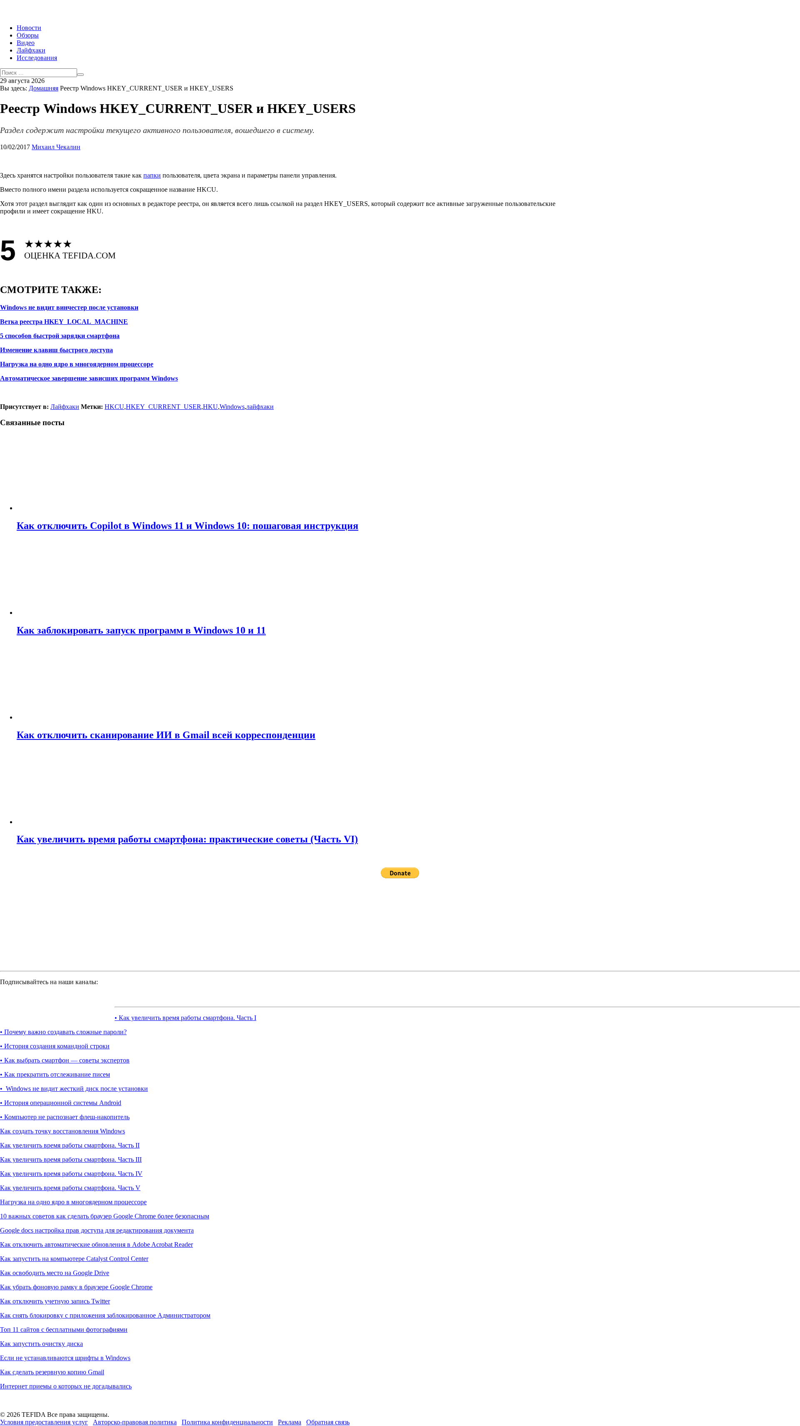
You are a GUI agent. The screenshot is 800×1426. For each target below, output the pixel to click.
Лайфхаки (31, 50)
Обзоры (28, 35)
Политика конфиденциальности (227, 1422)
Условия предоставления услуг (44, 1422)
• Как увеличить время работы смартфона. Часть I (185, 1017)
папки (152, 175)
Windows (232, 406)
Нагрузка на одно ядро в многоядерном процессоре (76, 364)
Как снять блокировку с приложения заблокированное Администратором (105, 1315)
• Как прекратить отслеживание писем (55, 1074)
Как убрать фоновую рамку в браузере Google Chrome (76, 1287)
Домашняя (43, 88)
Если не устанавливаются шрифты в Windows (65, 1357)
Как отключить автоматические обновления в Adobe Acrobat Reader (96, 1244)
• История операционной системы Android (60, 1102)
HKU (210, 406)
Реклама (289, 1422)
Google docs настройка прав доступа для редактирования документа (97, 1230)
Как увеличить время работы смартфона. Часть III (71, 1159)
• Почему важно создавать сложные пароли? (63, 1031)
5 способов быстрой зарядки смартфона (60, 335)
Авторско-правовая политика (135, 1422)
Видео (26, 42)
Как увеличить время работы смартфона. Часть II (70, 1145)
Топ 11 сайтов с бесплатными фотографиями (64, 1329)
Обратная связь (328, 1422)
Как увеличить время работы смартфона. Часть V (70, 1187)
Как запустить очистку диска (41, 1343)
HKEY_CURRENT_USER (163, 406)
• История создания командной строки (55, 1046)
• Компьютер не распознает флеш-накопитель (65, 1116)
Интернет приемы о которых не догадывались (66, 1386)
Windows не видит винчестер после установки (69, 307)
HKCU (114, 406)
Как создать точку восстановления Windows (62, 1131)
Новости (29, 27)
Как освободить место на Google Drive (54, 1272)
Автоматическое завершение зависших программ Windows (89, 378)
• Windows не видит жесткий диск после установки (74, 1088)
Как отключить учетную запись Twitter (55, 1301)
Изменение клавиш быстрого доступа (56, 349)
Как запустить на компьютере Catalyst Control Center (74, 1258)
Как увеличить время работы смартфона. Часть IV (71, 1173)
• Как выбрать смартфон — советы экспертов (65, 1060)
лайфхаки (260, 406)
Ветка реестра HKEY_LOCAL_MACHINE (64, 321)
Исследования (37, 57)
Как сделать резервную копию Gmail (52, 1372)
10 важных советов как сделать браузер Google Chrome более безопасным (104, 1216)
